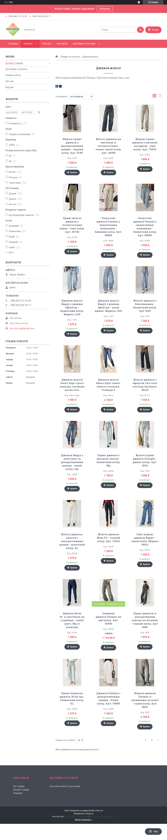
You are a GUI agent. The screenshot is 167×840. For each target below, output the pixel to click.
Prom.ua (99, 810)
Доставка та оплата (84, 43)
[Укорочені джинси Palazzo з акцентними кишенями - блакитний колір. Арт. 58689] (144, 197)
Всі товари (18, 786)
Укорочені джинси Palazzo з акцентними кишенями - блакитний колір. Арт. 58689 (145, 226)
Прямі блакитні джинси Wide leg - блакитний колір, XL (72, 698)
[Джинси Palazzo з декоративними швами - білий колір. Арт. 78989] (108, 672)
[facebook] (56, 86)
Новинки (104, 8)
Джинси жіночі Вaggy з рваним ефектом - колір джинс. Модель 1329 (108, 305)
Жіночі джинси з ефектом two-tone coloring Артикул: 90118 (145, 384)
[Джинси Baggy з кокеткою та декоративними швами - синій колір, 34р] (72, 435)
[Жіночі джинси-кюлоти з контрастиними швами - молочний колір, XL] (72, 514)
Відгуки (10, 87)
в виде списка (159, 96)
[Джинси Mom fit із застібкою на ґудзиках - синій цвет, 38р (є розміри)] (72, 593)
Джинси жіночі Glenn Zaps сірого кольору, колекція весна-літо (72, 384)
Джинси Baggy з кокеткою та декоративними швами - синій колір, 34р (72, 462)
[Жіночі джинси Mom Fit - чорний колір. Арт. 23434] (108, 514)
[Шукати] (140, 30)
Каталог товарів (14, 63)
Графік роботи (13, 75)
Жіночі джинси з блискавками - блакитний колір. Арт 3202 (145, 305)
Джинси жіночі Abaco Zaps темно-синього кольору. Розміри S (108, 384)
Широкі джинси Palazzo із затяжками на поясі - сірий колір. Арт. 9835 (145, 700)
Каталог (28, 43)
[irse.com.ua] (13, 35)
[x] (60, 86)
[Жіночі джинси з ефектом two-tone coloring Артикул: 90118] (144, 359)
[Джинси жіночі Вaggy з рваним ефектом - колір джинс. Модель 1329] (108, 280)
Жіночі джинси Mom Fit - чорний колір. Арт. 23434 (108, 538)
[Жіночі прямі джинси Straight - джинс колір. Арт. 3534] (144, 435)
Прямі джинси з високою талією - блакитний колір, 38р (108, 460)
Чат (156, 831)
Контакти (62, 43)
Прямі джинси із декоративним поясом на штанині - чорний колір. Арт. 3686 (145, 620)
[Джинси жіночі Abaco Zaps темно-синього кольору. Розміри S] (108, 359)
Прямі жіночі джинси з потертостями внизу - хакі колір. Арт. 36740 (72, 224)
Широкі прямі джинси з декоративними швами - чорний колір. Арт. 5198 (72, 145)
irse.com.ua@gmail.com (22, 328)
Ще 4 (11, 252)
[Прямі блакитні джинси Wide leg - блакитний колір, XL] (72, 672)
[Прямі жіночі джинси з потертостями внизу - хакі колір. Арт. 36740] (72, 197)
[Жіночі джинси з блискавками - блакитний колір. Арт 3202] (144, 280)
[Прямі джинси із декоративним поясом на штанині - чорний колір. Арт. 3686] (144, 593)
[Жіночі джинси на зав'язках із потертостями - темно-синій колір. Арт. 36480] (108, 118)
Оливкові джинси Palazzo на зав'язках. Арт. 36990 (108, 618)
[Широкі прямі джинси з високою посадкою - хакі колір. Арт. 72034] (144, 118)
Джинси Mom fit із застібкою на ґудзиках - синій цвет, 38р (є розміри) (72, 620)
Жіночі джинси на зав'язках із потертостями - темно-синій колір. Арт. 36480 (108, 145)
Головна (13, 43)
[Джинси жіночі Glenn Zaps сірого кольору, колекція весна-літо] (72, 359)
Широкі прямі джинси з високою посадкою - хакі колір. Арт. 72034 (145, 144)
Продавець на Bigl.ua (83, 813)
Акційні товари (21, 789)
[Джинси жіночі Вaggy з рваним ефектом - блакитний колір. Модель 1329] (72, 280)
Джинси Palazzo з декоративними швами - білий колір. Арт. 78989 (108, 698)
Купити (73, 172)
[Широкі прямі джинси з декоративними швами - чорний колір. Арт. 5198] (72, 118)
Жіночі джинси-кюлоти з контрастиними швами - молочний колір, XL (72, 541)
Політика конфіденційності (102, 816)
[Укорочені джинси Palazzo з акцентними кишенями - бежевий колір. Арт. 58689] (108, 197)
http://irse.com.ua (19, 323)
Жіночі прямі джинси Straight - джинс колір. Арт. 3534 (145, 460)
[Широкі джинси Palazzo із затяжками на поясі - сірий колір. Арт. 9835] (144, 672)
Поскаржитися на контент (76, 816)
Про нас (46, 43)
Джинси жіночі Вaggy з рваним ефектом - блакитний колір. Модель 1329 (72, 307)
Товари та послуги (70, 56)
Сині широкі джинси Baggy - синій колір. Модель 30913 (145, 539)
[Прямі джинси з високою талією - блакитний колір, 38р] (108, 435)
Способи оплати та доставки (64, 786)
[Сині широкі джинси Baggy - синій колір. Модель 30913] (144, 514)
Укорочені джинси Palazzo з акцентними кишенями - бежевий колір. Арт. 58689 (108, 226)
